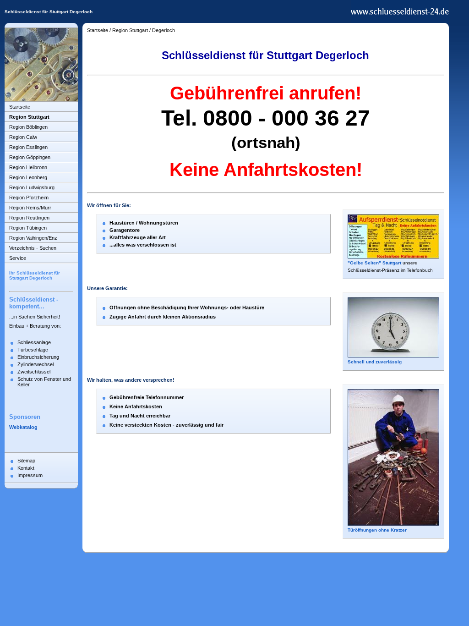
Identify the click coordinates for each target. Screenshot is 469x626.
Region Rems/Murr (30, 207)
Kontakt (25, 468)
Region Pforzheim (29, 197)
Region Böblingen (28, 127)
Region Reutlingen (29, 217)
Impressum (30, 475)
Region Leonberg (28, 177)
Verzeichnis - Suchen (32, 248)
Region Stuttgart (29, 117)
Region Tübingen (28, 228)
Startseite (19, 107)
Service (17, 258)
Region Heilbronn (28, 167)
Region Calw (23, 137)
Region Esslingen (28, 147)
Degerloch (163, 30)
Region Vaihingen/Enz (33, 238)
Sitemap (26, 460)
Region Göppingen (29, 157)
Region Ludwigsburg (32, 187)
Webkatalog (23, 427)
